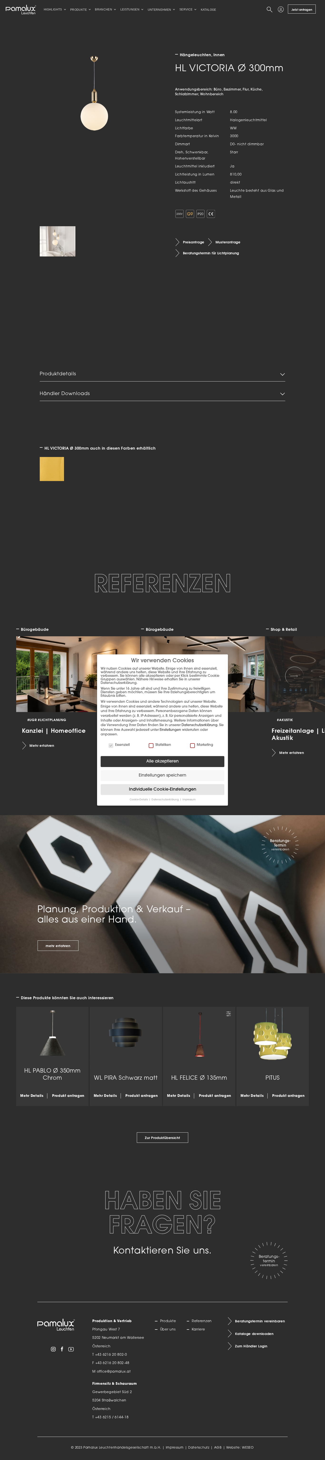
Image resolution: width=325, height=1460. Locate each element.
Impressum (175, 1447)
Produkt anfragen (68, 1096)
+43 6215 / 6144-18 (112, 1417)
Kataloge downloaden (254, 1333)
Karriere (198, 1329)
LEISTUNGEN (130, 9)
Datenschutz (199, 1447)
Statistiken (163, 745)
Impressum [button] (189, 799)
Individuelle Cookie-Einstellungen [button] (162, 790)
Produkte (168, 1321)
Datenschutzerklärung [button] (165, 799)
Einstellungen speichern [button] (162, 775)
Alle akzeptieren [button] (162, 761)
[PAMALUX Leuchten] (21, 9)
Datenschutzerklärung (199, 725)
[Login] (281, 9)
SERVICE (186, 9)
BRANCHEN (103, 9)
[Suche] (270, 9)
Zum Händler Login (251, 1346)
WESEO (248, 1447)
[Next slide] (294, 676)
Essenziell (122, 745)
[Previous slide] (30, 676)
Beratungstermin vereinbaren (260, 1321)
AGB (218, 1447)
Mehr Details (31, 1096)
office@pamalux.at (114, 1372)
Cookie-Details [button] (139, 799)
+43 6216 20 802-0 (111, 1355)
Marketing (205, 745)
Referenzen (202, 1321)
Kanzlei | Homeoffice (54, 730)
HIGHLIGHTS (53, 9)
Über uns (167, 1329)
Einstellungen (170, 730)
